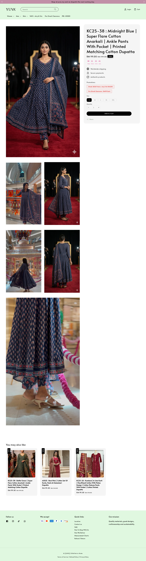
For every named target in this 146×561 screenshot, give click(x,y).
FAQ (75, 527)
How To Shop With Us (81, 530)
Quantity (89, 104)
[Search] (55, 9)
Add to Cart (109, 113)
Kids (24, 16)
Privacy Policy (84, 557)
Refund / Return (79, 538)
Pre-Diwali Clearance (52, 16)
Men (17, 16)
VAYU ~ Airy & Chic (36, 16)
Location (77, 521)
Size (88, 96)
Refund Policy (74, 557)
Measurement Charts (81, 536)
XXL (113, 100)
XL (106, 100)
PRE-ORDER (66, 16)
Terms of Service (63, 557)
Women (9, 16)
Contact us (78, 524)
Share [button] (91, 119)
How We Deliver (79, 533)
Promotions (91, 82)
